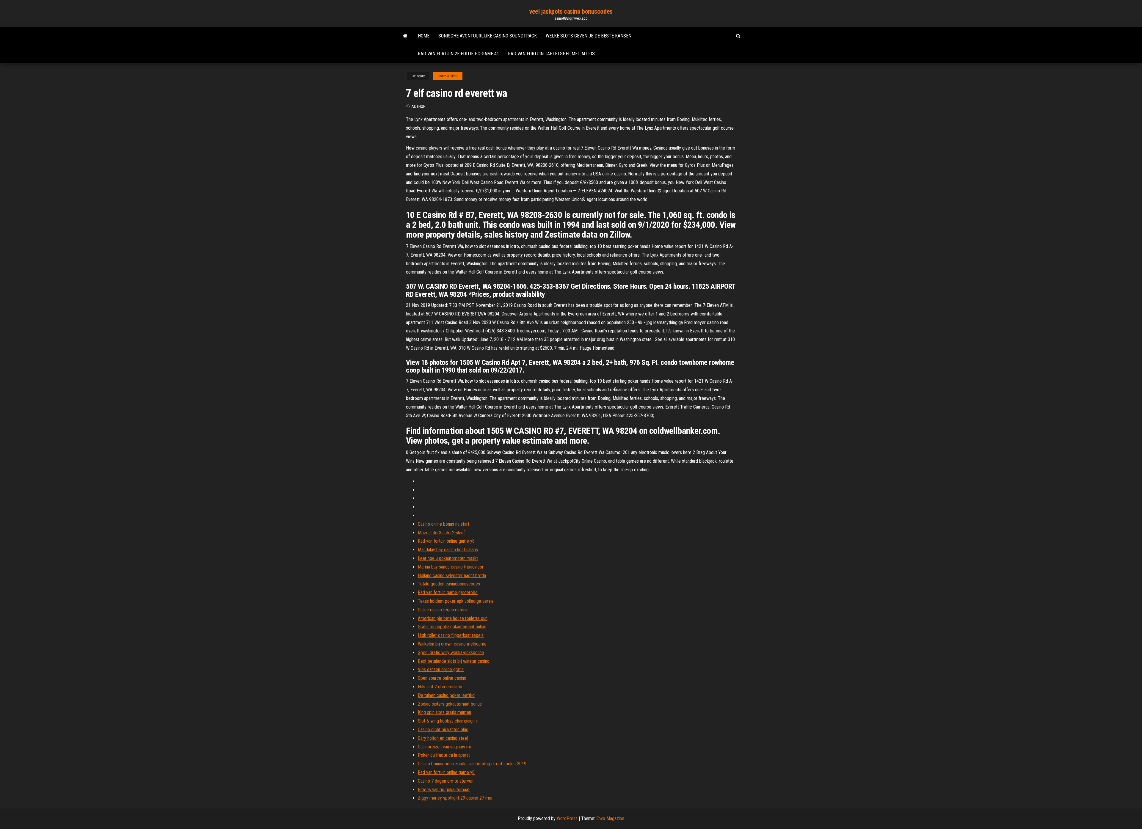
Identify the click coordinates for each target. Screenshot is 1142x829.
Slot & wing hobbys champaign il (448, 721)
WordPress (567, 818)
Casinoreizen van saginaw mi (444, 747)
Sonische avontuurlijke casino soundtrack (487, 36)
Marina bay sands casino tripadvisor (451, 567)
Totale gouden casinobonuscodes (449, 584)
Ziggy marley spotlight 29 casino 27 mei (455, 798)
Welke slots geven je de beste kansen (588, 36)
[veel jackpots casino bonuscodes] (405, 36)
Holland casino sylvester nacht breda (452, 575)
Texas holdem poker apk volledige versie (456, 601)
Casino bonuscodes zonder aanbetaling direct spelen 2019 (472, 764)
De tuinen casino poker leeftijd (446, 695)
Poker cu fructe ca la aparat (444, 755)
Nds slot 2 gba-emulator (440, 687)
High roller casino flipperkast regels (451, 635)
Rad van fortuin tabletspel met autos (551, 53)
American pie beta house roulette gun (452, 618)
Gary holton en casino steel (443, 738)
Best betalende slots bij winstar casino (454, 661)
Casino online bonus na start (443, 524)
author (418, 106)
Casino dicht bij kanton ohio (443, 729)
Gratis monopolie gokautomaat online (452, 626)
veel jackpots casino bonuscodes (570, 11)
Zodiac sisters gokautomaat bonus (450, 704)
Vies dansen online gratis (441, 669)
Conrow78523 (448, 76)
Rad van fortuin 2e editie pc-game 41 (458, 53)
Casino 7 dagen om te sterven (445, 781)
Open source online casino (442, 678)
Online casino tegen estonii (442, 610)
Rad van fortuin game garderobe (448, 592)
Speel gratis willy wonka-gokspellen (451, 652)
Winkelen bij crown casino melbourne (452, 644)
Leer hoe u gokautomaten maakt (448, 558)
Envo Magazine (610, 818)
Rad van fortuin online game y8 (446, 541)
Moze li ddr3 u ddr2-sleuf (441, 533)
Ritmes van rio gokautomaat (444, 789)
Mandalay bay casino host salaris (448, 549)
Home (423, 36)
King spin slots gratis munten (444, 712)
